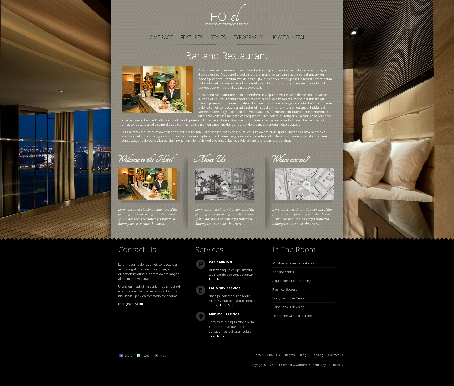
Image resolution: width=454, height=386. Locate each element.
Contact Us (335, 355)
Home (257, 355)
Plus (163, 355)
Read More (217, 279)
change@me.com (130, 304)
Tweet (146, 355)
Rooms (290, 355)
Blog (303, 355)
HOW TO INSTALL (289, 37)
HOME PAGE (160, 37)
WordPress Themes (309, 365)
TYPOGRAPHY (248, 37)
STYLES (218, 37)
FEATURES (192, 37)
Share (128, 355)
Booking (317, 355)
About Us (273, 355)
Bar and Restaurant (227, 55)
